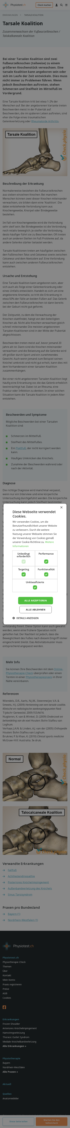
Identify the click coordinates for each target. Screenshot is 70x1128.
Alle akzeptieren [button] (35, 600)
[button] (26, 617)
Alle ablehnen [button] (35, 609)
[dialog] (35, 564)
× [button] (61, 507)
